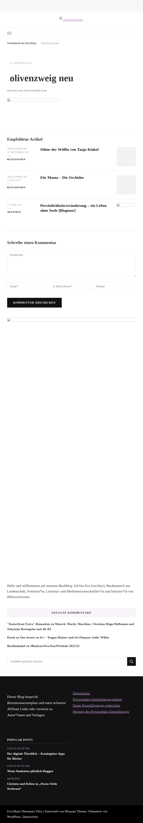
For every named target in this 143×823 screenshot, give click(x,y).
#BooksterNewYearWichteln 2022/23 (54, 646)
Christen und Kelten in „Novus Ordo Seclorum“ (32, 786)
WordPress (14, 816)
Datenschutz (81, 693)
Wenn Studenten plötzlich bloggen (30, 771)
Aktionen (14, 212)
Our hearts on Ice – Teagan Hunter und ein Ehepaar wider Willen (64, 637)
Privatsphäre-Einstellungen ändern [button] (97, 699)
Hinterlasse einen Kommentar (27, 90)
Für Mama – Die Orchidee (62, 177)
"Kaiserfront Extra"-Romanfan (28, 624)
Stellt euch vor (18, 748)
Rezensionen (16, 159)
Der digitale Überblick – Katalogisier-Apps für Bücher (36, 756)
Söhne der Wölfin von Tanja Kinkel (69, 149)
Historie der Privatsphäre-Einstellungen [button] (101, 711)
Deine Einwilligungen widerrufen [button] (96, 705)
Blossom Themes (76, 811)
